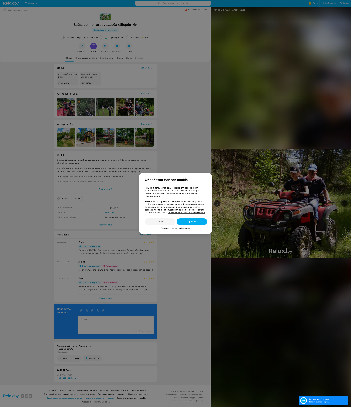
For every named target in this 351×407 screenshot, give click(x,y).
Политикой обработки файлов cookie (186, 212)
